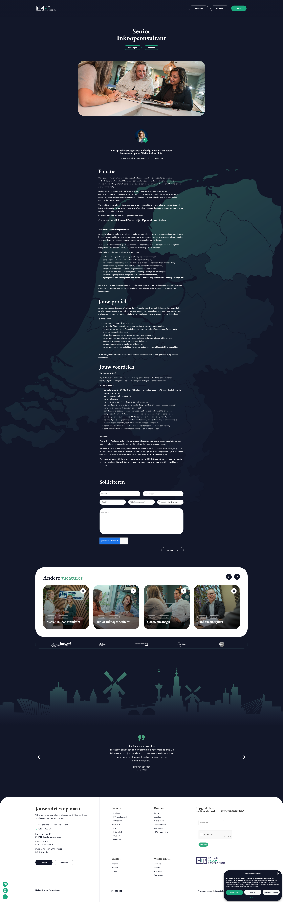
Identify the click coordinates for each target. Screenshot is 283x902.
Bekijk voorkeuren (271, 892)
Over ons (158, 808)
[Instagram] (112, 891)
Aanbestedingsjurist (160, 621)
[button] (278, 873)
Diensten (116, 808)
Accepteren (234, 892)
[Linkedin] (116, 891)
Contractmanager (108, 621)
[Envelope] (5, 884)
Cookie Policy (251, 898)
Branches (116, 858)
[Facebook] (120, 891)
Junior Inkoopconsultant (62, 621)
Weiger (253, 892)
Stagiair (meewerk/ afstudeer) (216, 621)
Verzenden (203, 844)
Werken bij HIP (162, 858)
